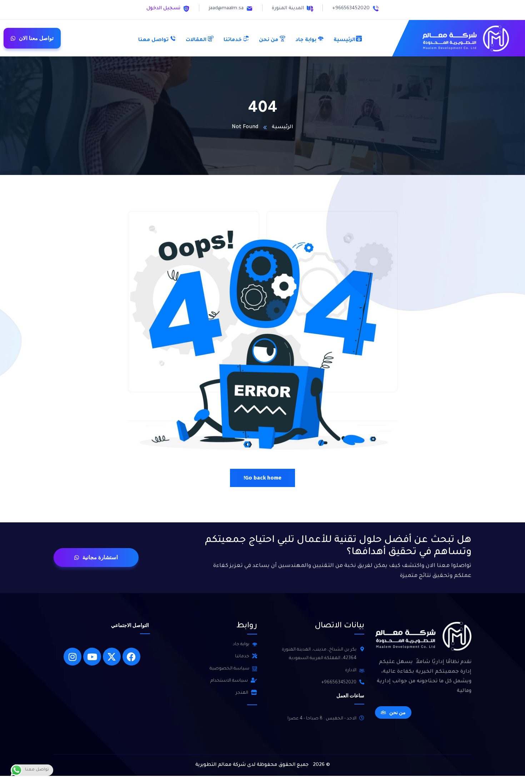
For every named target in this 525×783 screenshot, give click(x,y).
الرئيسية (282, 127)
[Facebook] (131, 657)
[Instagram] (72, 657)
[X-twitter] (112, 657)
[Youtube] (92, 657)
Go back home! (262, 478)
